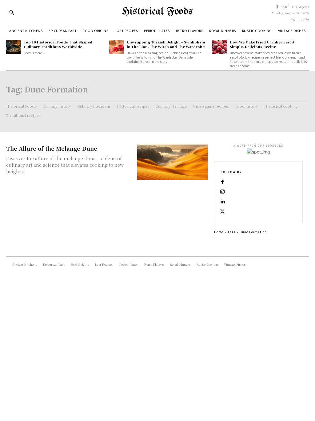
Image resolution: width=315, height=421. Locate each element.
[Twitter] (222, 212)
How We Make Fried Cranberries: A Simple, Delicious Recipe (262, 44)
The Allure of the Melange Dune (51, 148)
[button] (11, 12)
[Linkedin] (222, 202)
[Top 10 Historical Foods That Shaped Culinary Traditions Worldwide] (13, 47)
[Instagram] (222, 192)
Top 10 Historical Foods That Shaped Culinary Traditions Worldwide (58, 44)
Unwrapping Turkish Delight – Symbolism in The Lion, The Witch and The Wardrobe (166, 44)
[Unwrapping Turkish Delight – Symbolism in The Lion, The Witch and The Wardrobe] (116, 47)
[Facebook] (222, 182)
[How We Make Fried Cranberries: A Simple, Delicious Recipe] (219, 47)
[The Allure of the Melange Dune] (172, 162)
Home (218, 232)
